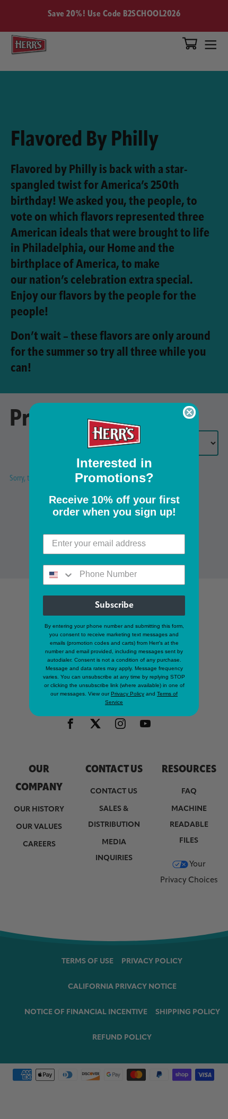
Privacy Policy (127, 694)
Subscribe (114, 605)
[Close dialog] (189, 412)
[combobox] (58, 574)
